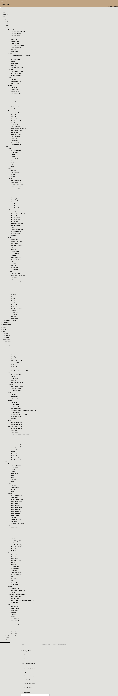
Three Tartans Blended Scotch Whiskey (21, 55)
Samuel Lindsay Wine (16, 308)
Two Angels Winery (29, 676)
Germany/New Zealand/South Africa (17, 279)
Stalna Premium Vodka (16, 109)
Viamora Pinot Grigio (16, 231)
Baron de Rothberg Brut (17, 184)
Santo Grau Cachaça (16, 73)
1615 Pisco (14, 79)
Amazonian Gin (15, 63)
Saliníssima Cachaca (16, 75)
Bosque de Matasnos (16, 245)
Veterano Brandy (15, 142)
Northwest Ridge (15, 304)
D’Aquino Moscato (15, 221)
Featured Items (6, 24)
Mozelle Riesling (15, 283)
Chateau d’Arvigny (15, 188)
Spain (9, 237)
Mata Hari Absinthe (15, 126)
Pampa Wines (14, 158)
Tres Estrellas (14, 140)
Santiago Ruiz (14, 267)
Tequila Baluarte (15, 89)
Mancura (13, 174)
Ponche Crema (14, 132)
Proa (12, 261)
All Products (8, 25)
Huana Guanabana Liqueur (17, 120)
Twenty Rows (14, 312)
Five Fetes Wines (15, 172)
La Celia (13, 156)
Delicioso (13, 249)
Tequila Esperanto (15, 97)
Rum (9, 37)
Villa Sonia (13, 235)
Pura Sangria (14, 263)
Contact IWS (6, 322)
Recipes (7, 22)
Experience (13, 297)
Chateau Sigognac (15, 198)
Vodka (9, 105)
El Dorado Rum (27, 687)
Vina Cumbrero (14, 269)
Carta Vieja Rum (15, 41)
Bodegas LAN (14, 239)
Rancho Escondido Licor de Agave (19, 99)
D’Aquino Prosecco (16, 219)
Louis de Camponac (16, 204)
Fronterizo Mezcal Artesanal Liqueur (20, 118)
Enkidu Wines (14, 295)
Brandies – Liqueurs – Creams (15, 111)
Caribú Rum (14, 39)
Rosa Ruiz (13, 265)
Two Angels (14, 314)
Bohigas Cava (14, 243)
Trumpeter (13, 164)
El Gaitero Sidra (15, 251)
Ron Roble (13, 49)
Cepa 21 (13, 247)
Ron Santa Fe (14, 51)
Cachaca (10, 69)
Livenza (13, 154)
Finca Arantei (14, 255)
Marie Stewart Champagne (17, 208)
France (10, 178)
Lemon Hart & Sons (16, 47)
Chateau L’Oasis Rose (16, 192)
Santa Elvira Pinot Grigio (17, 229)
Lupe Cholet (14, 206)
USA (9, 289)
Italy (9, 209)
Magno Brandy (14, 124)
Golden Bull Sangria (16, 257)
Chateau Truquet (15, 200)
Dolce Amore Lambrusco (17, 223)
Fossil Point (14, 299)
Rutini (12, 162)
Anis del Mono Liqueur (16, 113)
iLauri (12, 227)
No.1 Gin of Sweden (16, 59)
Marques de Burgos (16, 259)
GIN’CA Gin (13, 65)
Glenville (13, 301)
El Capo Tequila (15, 91)
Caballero (13, 170)
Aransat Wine (14, 211)
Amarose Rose (14, 291)
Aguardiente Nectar (16, 33)
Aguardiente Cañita (15, 35)
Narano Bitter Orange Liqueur (18, 128)
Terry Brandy (14, 138)
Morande (13, 176)
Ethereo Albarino (15, 253)
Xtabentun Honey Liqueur (17, 144)
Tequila (10, 85)
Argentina (10, 148)
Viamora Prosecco (15, 233)
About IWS (5, 14)
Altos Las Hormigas (16, 150)
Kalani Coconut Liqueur (17, 122)
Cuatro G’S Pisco (15, 83)
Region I (13, 160)
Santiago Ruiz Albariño (30, 683)
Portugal (10, 271)
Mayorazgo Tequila (16, 101)
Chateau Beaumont (15, 182)
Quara (12, 166)
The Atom (13, 310)
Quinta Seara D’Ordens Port (18, 275)
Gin (9, 57)
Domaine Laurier (15, 293)
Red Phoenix (14, 306)
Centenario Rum (15, 43)
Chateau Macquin (15, 194)
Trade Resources (7, 324)
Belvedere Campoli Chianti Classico (20, 213)
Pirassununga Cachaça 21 (17, 71)
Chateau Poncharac (16, 196)
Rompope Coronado (16, 134)
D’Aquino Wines (15, 215)
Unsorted (13, 316)
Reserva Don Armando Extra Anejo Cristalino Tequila (24, 95)
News (6, 18)
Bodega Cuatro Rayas (16, 241)
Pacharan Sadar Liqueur (17, 130)
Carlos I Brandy (15, 115)
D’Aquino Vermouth (16, 217)
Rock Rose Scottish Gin (17, 67)
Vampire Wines (14, 318)
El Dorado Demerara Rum (17, 45)
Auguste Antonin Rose (16, 180)
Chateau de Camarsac (16, 186)
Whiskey (10, 53)
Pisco (9, 77)
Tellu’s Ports (14, 277)
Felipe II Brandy (15, 116)
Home (4, 12)
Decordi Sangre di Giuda (17, 225)
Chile (9, 168)
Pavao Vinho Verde (15, 273)
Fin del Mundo (14, 152)
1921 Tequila (14, 87)
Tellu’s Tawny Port (15, 136)
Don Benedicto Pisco (16, 81)
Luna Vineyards (15, 302)
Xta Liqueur (14, 103)
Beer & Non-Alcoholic (10, 320)
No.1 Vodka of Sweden (16, 107)
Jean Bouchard (15, 202)
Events (4, 16)
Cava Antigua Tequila (16, 93)
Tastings (7, 20)
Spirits (7, 27)
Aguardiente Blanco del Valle (18, 31)
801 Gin (13, 61)
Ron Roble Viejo (28, 680)
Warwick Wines (15, 287)
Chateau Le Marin (15, 190)
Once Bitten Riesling (16, 281)
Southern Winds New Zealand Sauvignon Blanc (22, 285)
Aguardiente (11, 29)
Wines (7, 146)
